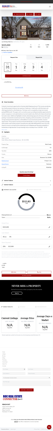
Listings (3, 354)
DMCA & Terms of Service (46, 429)
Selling (3, 357)
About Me (4, 363)
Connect (4, 366)
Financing (4, 359)
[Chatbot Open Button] (49, 427)
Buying (3, 355)
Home (3, 352)
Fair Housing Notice (26, 1)
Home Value (4, 361)
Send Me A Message (26, 389)
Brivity (7, 429)
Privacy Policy (37, 429)
